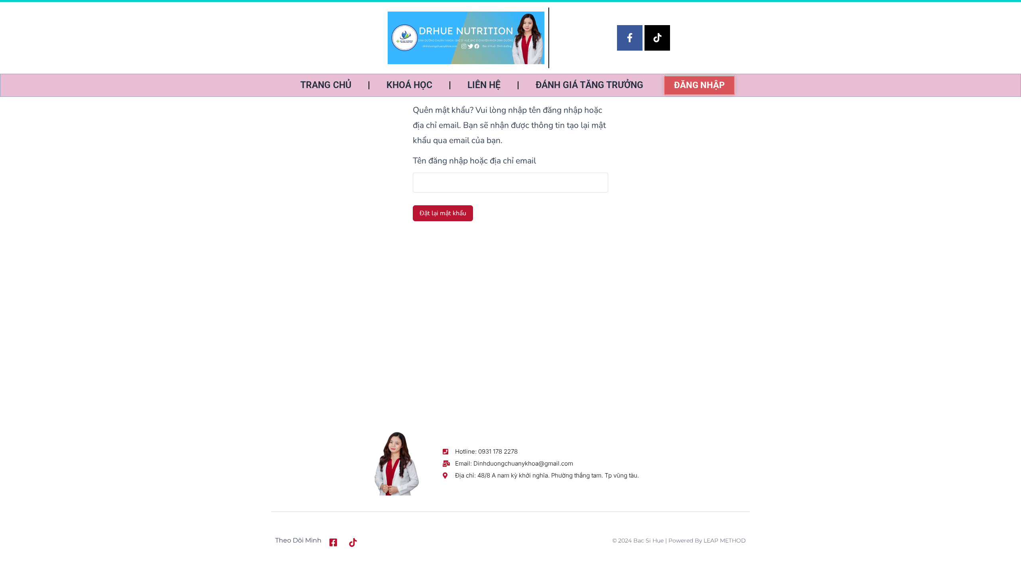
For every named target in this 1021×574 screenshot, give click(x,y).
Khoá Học (409, 85)
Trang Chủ (325, 85)
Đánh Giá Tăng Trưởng (589, 85)
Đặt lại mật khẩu (443, 213)
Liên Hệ (484, 85)
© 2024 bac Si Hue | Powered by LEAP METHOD (679, 540)
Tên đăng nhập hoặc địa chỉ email (474, 160)
